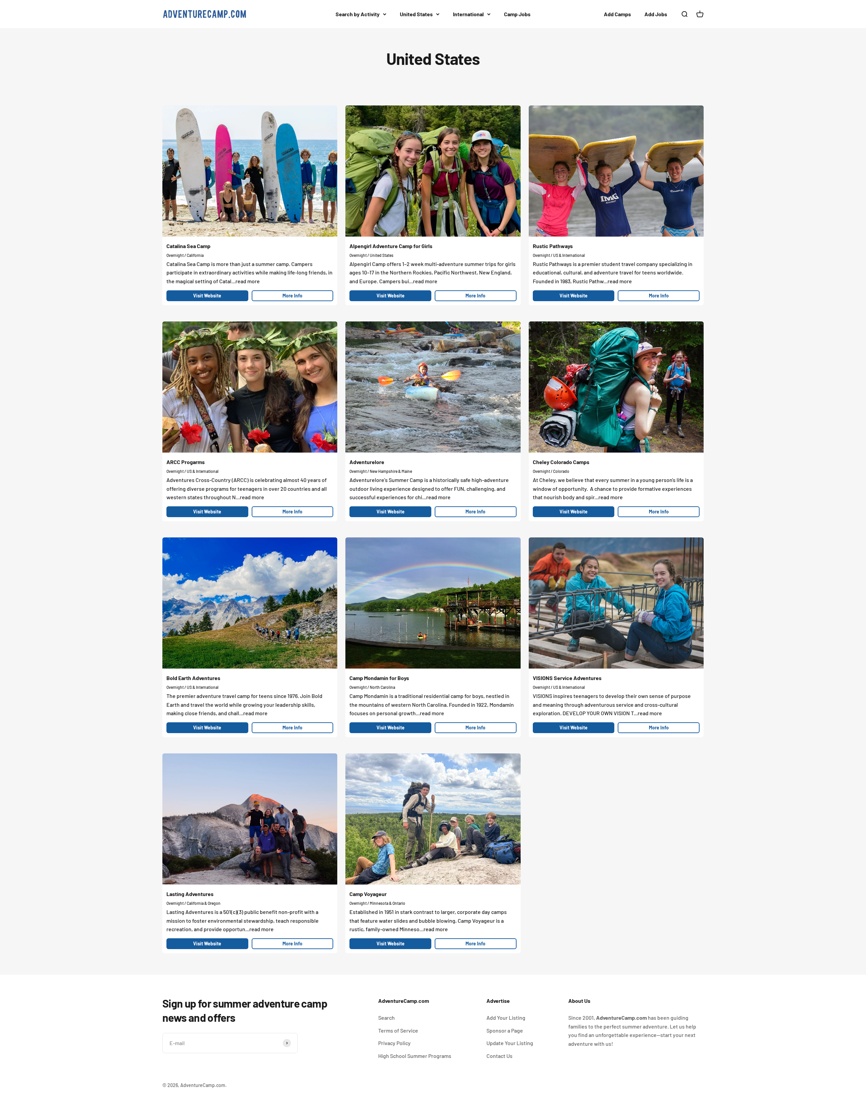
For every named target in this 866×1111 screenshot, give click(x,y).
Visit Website (207, 295)
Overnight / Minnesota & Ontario (377, 903)
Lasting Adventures (189, 894)
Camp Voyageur (368, 894)
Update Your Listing (509, 1043)
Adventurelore (366, 462)
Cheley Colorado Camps (561, 462)
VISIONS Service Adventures (567, 678)
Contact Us (499, 1056)
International (468, 14)
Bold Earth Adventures (193, 678)
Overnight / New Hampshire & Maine (380, 471)
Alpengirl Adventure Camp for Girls (390, 246)
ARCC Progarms (185, 462)
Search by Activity (358, 14)
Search (386, 1017)
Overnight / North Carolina (372, 687)
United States (416, 14)
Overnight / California (185, 255)
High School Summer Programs (414, 1056)
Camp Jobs (517, 14)
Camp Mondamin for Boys (379, 678)
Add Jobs (655, 14)
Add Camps (617, 14)
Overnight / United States (371, 255)
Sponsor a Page (504, 1030)
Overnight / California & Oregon (193, 903)
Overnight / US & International (559, 255)
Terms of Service (398, 1030)
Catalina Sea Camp (188, 246)
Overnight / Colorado (551, 471)
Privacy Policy (394, 1043)
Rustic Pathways (553, 246)
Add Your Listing (505, 1017)
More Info (292, 295)
